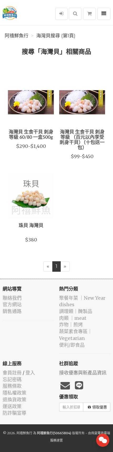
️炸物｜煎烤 (71, 325)
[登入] (61, 14)
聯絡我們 (12, 298)
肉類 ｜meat (72, 318)
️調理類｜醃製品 (75, 311)
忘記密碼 (12, 379)
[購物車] (89, 14)
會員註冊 (12, 373)
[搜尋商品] (75, 14)
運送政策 (12, 406)
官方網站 (12, 305)
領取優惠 (99, 407)
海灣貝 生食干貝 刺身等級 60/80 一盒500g (31, 135)
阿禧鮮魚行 (16, 36)
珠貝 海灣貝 (31, 225)
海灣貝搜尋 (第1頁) (55, 36)
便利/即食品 (72, 345)
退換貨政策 (14, 400)
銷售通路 (12, 311)
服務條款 (12, 386)
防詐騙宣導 (14, 413)
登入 (30, 373)
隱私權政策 (14, 393)
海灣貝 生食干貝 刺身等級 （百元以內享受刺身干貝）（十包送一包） (82, 140)
